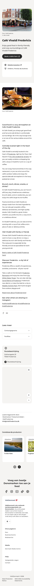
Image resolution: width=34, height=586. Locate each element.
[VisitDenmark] (11, 500)
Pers (6, 532)
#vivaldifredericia (24, 303)
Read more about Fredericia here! (14, 293)
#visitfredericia (7, 306)
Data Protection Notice (7, 580)
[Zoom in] (29, 395)
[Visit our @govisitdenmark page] (22, 491)
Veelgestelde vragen (12, 560)
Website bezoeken (14, 65)
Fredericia (11, 154)
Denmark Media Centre (13, 549)
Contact (7, 563)
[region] (17, 385)
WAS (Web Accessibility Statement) (22, 580)
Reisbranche (9, 537)
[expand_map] (29, 370)
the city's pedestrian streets (19, 157)
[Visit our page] (11, 491)
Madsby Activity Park (9, 286)
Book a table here (11, 56)
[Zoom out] (29, 400)
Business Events (10, 535)
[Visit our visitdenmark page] (17, 491)
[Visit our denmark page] (6, 491)
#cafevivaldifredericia (9, 303)
